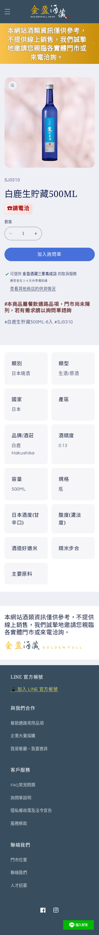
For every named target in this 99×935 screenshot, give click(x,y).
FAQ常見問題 (23, 785)
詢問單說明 (21, 798)
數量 (8, 222)
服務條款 (19, 823)
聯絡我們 (19, 873)
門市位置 (19, 860)
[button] (7, 11)
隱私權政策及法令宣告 (31, 811)
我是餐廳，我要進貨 (29, 749)
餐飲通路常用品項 (27, 723)
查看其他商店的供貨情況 (32, 289)
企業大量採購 (23, 736)
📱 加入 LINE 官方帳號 (34, 689)
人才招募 (19, 886)
